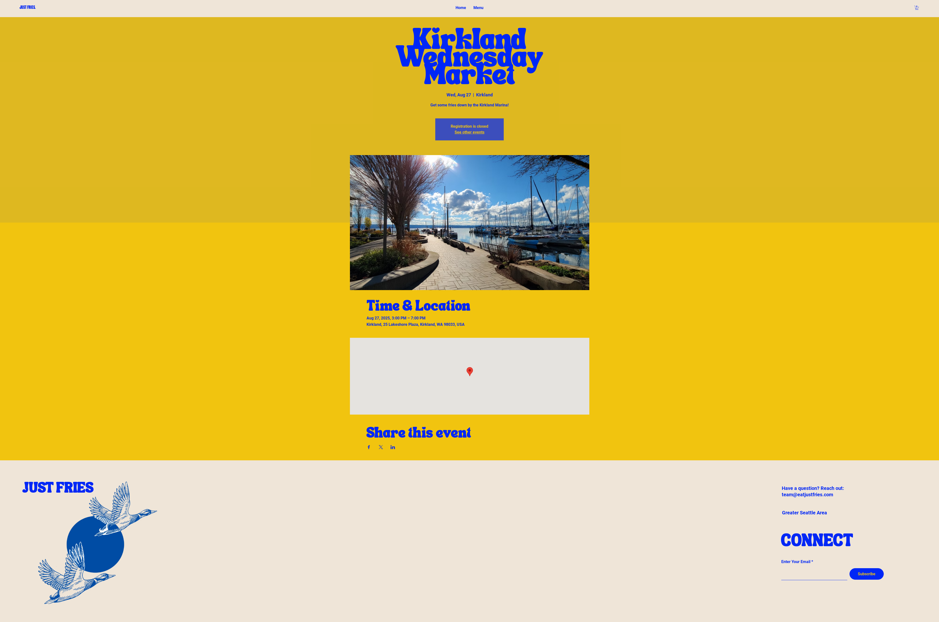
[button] (916, 8)
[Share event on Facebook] (369, 447)
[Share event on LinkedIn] (393, 447)
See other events (469, 132)
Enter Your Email (795, 562)
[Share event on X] (381, 447)
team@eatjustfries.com (807, 495)
